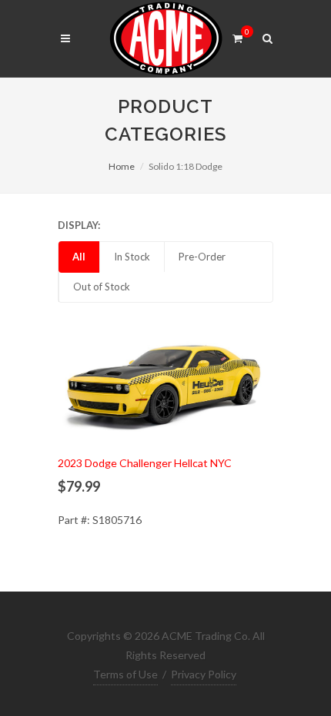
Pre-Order (202, 256)
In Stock (132, 256)
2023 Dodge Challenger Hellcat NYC (145, 462)
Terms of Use (125, 674)
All (78, 256)
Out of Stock (101, 286)
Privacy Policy (203, 674)
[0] (237, 36)
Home (122, 166)
